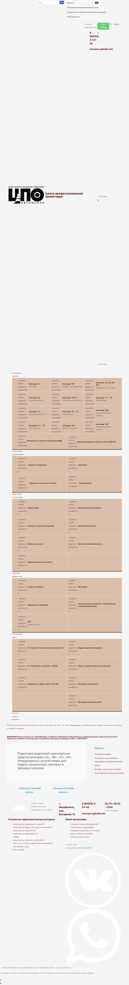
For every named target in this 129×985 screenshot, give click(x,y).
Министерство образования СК (25, 834)
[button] (103, 26)
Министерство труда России (24, 831)
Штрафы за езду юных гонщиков (108, 769)
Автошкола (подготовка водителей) (84, 824)
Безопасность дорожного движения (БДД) (44, 441)
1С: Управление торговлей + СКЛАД (43, 666)
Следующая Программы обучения (63, 788)
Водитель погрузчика (37, 465)
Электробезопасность (87, 526)
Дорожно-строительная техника (43, 483)
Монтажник (82, 587)
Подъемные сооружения (38, 605)
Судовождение (85, 483)
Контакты (15, 719)
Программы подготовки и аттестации (85, 831)
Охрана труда (33, 508)
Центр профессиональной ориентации (64, 195)
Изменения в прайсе (103, 754)
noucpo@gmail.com (93, 813)
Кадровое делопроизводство (90, 648)
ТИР (29, 622)
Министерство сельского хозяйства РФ (28, 840)
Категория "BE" (102, 410)
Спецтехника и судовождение (82, 827)
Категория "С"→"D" (37, 426)
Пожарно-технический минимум (41, 526)
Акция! (97, 765)
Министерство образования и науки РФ (29, 824)
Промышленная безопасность (40, 562)
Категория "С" (35, 412)
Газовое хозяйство (35, 587)
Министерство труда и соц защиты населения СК (33, 827)
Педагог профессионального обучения (94, 666)
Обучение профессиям (80, 837)
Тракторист (82, 465)
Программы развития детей (89, 702)
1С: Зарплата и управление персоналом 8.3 (46, 648)
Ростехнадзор (18, 850)
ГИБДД (16, 837)
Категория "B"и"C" (70, 398)
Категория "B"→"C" (70, 412)
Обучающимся (73, 17)
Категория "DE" (68, 426)
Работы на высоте (35, 544)
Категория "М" (68, 384)
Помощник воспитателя (88, 684)
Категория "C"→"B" (104, 398)
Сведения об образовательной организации (86, 12)
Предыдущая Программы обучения (29, 788)
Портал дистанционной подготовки (82, 7)
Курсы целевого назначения (82, 834)
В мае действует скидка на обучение (109, 773)
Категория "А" (35, 384)
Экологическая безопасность (90, 544)
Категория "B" (35, 398)
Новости (70, 3)
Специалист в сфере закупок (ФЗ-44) (43, 684)
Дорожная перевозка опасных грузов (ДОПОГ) (96, 442)
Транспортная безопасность (89, 508)
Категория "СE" (102, 424)
